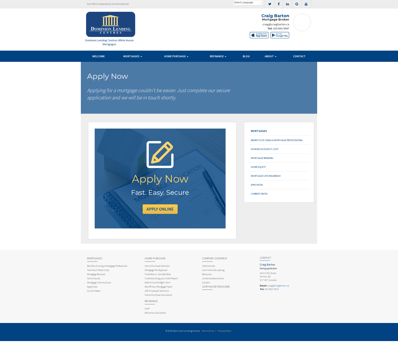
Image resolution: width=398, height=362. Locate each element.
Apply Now (257, 184)
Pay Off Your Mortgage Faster (158, 286)
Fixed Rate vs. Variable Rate (158, 274)
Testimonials (208, 265)
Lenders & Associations (213, 278)
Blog (246, 56)
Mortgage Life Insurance (266, 175)
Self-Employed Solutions (157, 290)
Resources (207, 274)
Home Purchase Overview (157, 265)
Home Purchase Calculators (158, 294)
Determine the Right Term (158, 282)
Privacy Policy (224, 330)
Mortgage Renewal (262, 158)
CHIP (147, 308)
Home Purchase (175, 56)
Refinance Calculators (155, 312)
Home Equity (258, 166)
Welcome (98, 56)
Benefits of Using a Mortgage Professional (277, 140)
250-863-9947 (281, 28)
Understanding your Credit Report (161, 278)
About (269, 56)
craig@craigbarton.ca (275, 24)
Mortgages (131, 56)
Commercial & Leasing (213, 270)
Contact (299, 56)
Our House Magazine (216, 286)
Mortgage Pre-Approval (156, 270)
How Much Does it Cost (265, 149)
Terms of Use (207, 330)
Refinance (217, 56)
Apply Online (160, 209)
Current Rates (259, 193)
